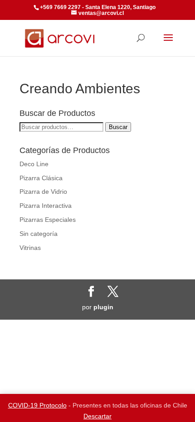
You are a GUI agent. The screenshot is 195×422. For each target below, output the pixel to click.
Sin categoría (39, 233)
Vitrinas (30, 247)
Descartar (97, 416)
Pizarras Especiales (48, 219)
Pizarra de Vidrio (43, 191)
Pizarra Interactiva (46, 205)
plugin (103, 307)
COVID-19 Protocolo (37, 405)
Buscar (118, 127)
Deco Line (34, 164)
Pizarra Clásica (41, 178)
